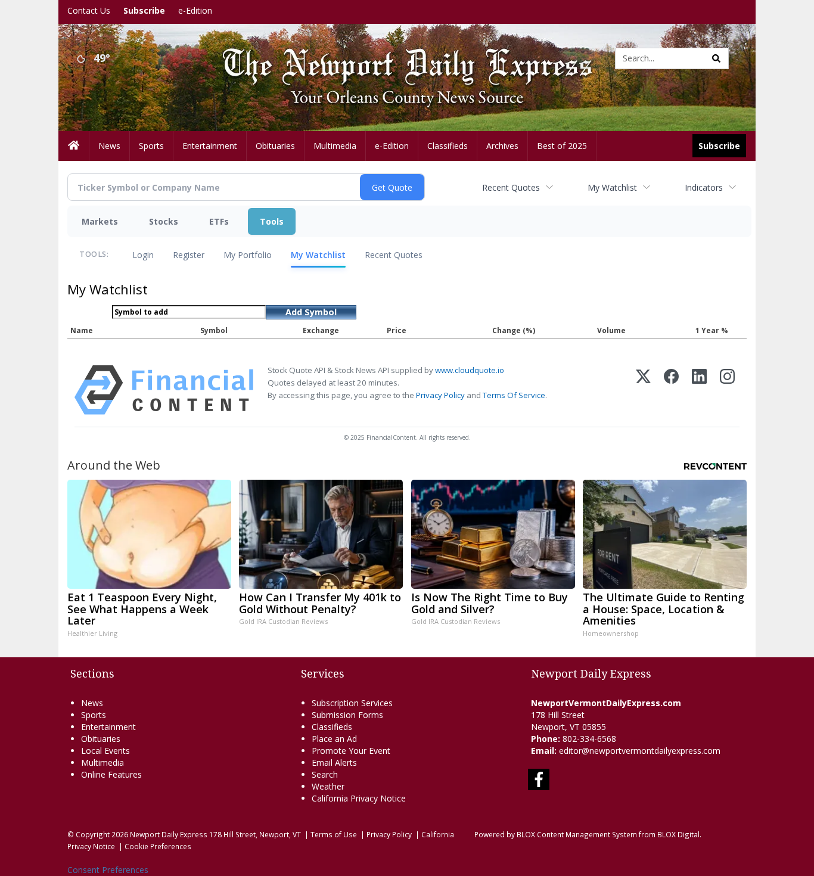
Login (143, 254)
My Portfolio (247, 254)
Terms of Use (333, 834)
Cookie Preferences (158, 846)
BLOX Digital (678, 834)
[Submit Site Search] (716, 58)
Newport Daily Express (168, 834)
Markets (100, 221)
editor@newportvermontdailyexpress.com (639, 750)
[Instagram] (727, 390)
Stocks (163, 221)
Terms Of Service (514, 395)
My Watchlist (612, 187)
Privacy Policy (440, 395)
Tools (272, 221)
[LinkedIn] (699, 390)
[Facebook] (671, 390)
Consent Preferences (107, 869)
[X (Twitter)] (643, 390)
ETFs (219, 221)
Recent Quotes (511, 187)
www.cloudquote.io (469, 370)
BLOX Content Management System (577, 834)
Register (188, 254)
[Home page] (398, 57)
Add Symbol (311, 312)
